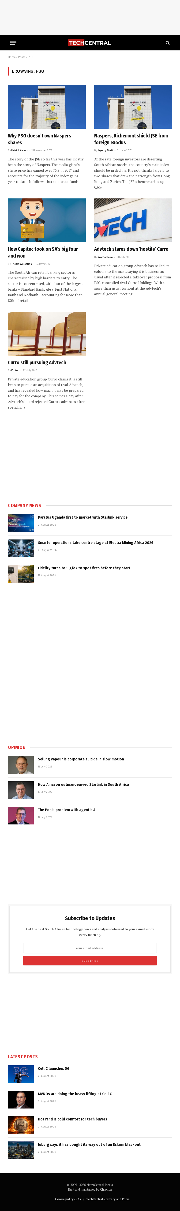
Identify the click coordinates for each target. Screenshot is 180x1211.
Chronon (106, 1189)
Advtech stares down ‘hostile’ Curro (131, 249)
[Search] (167, 43)
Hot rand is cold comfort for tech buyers (72, 1119)
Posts (22, 56)
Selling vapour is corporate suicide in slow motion (81, 759)
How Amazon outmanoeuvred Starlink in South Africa (83, 784)
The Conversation (21, 263)
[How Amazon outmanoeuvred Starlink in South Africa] (21, 790)
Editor (15, 370)
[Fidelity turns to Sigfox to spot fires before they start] (21, 574)
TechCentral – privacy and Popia (108, 1199)
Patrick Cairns (19, 150)
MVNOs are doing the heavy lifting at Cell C (75, 1093)
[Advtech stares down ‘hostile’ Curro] (133, 220)
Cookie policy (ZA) (68, 1199)
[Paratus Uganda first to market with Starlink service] (21, 523)
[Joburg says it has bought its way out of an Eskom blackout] (21, 1150)
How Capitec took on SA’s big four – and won (44, 252)
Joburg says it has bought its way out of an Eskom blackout (89, 1144)
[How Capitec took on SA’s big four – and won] (47, 220)
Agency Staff (105, 150)
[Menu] (13, 43)
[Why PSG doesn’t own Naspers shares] (47, 107)
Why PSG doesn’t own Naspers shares (39, 139)
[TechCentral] (90, 42)
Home (12, 56)
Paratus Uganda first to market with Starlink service (83, 517)
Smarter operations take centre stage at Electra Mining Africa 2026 (95, 542)
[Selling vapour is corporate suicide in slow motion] (21, 765)
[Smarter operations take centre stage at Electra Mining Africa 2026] (21, 548)
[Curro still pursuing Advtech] (47, 334)
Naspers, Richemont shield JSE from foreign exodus (131, 139)
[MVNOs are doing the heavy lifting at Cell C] (21, 1100)
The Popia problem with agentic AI (67, 809)
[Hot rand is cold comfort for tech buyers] (21, 1125)
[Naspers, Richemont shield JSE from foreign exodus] (133, 107)
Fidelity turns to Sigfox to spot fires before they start (84, 568)
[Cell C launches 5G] (21, 1074)
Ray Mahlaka (105, 256)
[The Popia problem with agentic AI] (21, 815)
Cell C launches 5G (53, 1068)
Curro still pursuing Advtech (37, 363)
